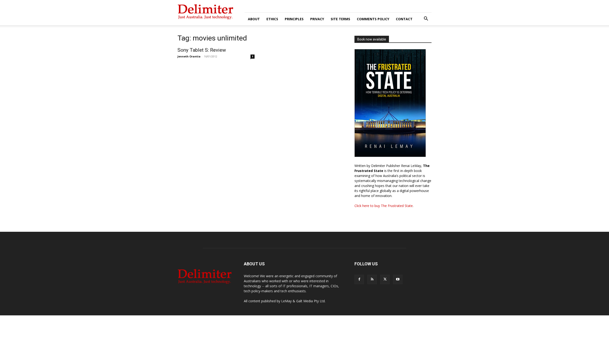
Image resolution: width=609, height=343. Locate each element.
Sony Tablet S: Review (201, 50)
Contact (404, 19)
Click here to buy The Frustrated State (383, 205)
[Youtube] (398, 279)
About (254, 19)
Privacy (317, 19)
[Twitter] (385, 279)
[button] (426, 19)
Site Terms (340, 19)
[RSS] (372, 279)
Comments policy (373, 19)
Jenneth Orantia (189, 56)
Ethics (272, 19)
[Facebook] (359, 279)
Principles (294, 19)
